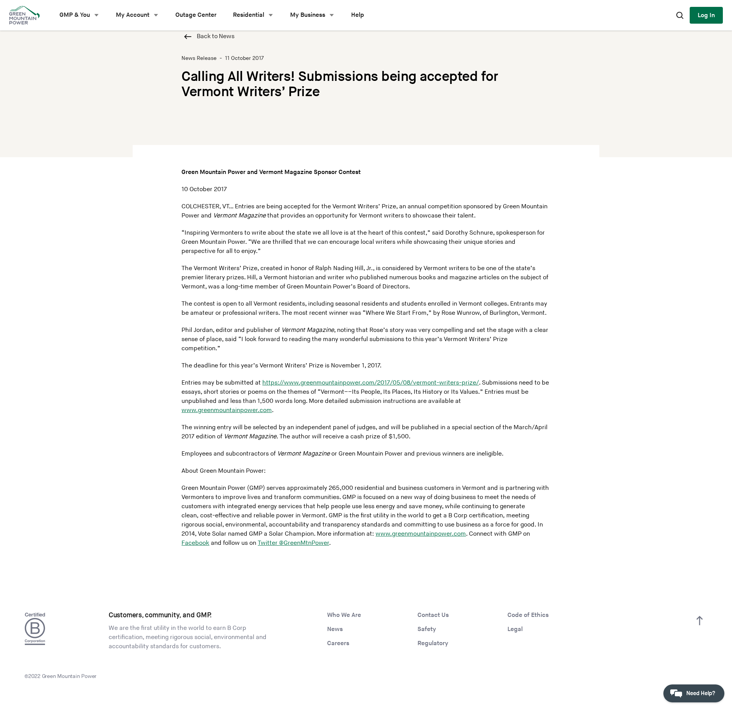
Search (680, 15)
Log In (706, 15)
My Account (132, 15)
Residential (248, 15)
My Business (307, 15)
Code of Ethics (528, 615)
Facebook (195, 543)
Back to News (215, 36)
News (335, 629)
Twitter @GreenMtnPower (293, 543)
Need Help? (700, 693)
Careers (338, 643)
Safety (426, 629)
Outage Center (196, 15)
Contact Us (433, 615)
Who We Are (344, 615)
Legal (515, 629)
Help (357, 15)
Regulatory (432, 643)
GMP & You (74, 15)
